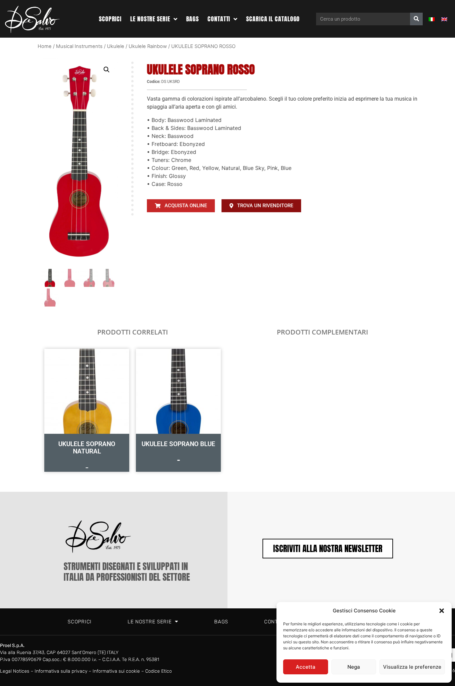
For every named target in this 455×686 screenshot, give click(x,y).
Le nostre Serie (150, 18)
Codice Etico (158, 671)
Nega (353, 667)
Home (45, 46)
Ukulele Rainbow (148, 46)
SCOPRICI (110, 18)
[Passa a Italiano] (431, 18)
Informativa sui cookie (116, 671)
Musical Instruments (79, 46)
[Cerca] (416, 19)
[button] (441, 610)
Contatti (219, 18)
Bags (192, 18)
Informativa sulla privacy (61, 671)
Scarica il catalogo (273, 18)
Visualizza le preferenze (412, 667)
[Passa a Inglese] (444, 18)
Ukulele (115, 46)
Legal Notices (14, 671)
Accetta (305, 667)
